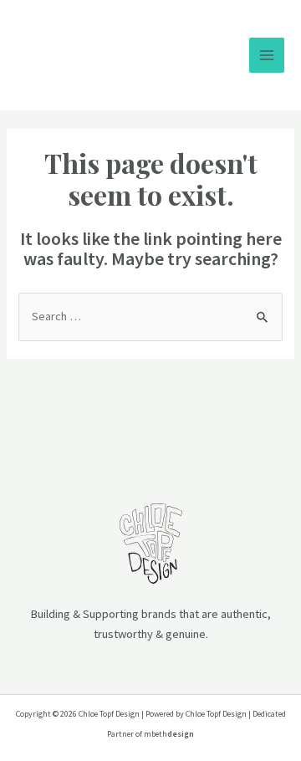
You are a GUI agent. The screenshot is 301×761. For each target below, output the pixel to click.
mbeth (169, 733)
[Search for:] (150, 316)
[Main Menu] (266, 55)
